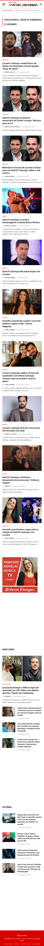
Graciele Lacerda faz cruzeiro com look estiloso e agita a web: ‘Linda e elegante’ (21, 323)
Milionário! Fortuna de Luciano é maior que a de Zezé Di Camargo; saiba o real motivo (21, 170)
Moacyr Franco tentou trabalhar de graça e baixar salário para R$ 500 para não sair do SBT (28, 837)
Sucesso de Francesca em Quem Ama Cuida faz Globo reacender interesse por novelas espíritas (28, 743)
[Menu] (3, 4)
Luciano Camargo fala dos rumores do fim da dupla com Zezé (21, 429)
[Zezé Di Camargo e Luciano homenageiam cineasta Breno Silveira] (22, 200)
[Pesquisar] (40, 4)
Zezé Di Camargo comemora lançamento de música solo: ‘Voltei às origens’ (20, 480)
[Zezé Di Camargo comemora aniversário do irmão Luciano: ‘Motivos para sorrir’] (22, 98)
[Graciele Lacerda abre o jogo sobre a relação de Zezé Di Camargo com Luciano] (22, 510)
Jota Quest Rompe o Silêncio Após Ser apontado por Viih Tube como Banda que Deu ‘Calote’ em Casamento (20, 690)
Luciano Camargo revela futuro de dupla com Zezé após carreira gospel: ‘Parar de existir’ (20, 66)
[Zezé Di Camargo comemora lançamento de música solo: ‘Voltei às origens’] (22, 458)
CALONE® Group (9, 939)
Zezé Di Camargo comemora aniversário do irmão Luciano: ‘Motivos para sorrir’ (21, 120)
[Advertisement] (22, 621)
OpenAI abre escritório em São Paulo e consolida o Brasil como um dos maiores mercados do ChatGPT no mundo (29, 819)
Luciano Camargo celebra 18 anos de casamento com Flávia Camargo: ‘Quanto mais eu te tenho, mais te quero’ (20, 377)
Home (17, 10)
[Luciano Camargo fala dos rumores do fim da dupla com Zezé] (22, 408)
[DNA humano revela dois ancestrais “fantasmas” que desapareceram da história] (8, 854)
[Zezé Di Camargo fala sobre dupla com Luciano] (22, 252)
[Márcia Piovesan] (23, 4)
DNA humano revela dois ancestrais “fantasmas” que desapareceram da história (28, 852)
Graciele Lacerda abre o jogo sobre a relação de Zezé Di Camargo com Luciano (20, 532)
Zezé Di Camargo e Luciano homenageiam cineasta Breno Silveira (21, 221)
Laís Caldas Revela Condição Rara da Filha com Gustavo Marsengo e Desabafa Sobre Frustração (28, 727)
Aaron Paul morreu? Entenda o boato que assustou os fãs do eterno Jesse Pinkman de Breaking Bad (29, 868)
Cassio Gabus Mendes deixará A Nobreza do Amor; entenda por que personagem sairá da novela (29, 711)
